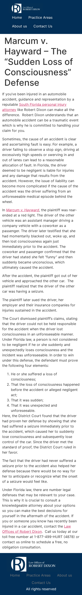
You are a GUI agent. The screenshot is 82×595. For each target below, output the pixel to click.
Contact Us (42, 26)
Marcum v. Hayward (22, 210)
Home (17, 17)
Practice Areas (40, 17)
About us (19, 26)
